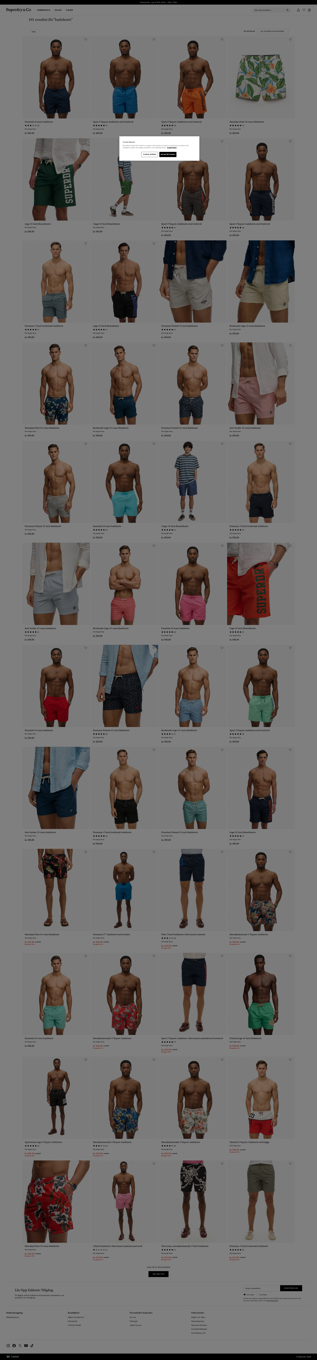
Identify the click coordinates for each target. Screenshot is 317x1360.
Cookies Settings (149, 154)
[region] (159, 148)
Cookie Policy (172, 148)
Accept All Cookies (168, 154)
